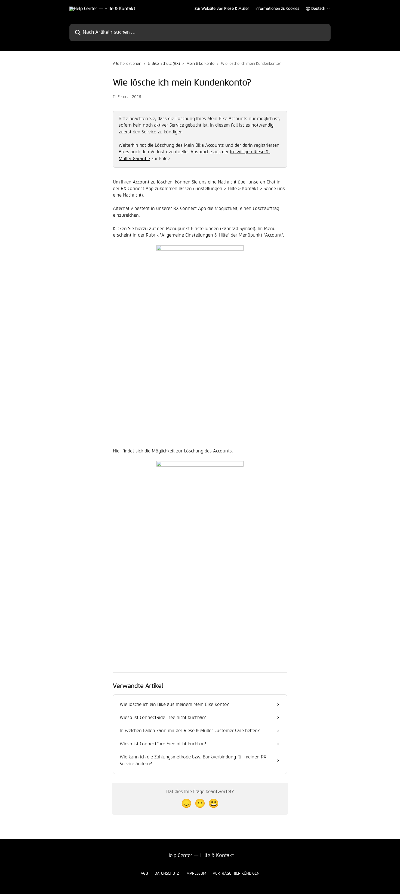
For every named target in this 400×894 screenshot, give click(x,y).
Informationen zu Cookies (277, 9)
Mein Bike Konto (200, 64)
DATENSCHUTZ (167, 873)
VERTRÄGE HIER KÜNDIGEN (236, 873)
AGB (144, 873)
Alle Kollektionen (127, 64)
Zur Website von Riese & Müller (222, 9)
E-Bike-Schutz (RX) (164, 64)
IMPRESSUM (196, 873)
